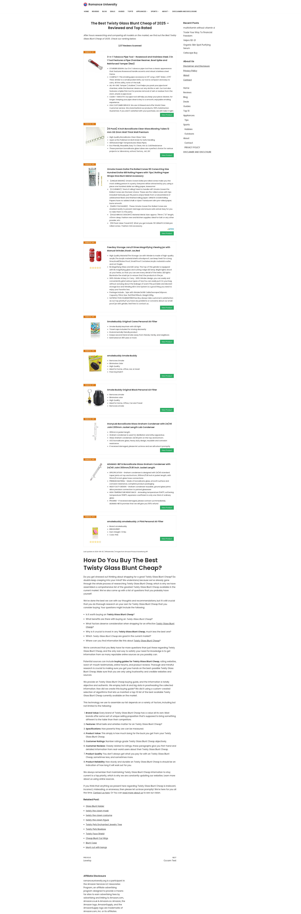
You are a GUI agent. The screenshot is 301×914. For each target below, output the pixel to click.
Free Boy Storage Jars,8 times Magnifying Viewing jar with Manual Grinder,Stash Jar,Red (138, 249)
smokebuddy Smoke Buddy (122, 355)
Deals (112, 11)
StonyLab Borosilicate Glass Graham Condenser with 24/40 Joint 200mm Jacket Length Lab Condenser (139, 425)
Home (86, 11)
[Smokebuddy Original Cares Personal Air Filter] (95, 329)
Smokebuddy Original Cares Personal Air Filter (132, 321)
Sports (186, 124)
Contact (187, 80)
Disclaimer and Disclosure (196, 66)
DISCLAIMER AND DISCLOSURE (184, 11)
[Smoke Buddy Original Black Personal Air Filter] (95, 397)
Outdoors (189, 133)
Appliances (188, 115)
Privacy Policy (190, 70)
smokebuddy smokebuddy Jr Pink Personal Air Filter (135, 521)
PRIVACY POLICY (192, 147)
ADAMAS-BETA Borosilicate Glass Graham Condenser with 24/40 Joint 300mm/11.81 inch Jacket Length (138, 466)
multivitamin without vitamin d (199, 27)
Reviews (95, 11)
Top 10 (130, 11)
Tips (186, 120)
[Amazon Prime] (170, 229)
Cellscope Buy (190, 52)
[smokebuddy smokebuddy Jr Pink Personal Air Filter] (95, 529)
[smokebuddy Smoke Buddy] (95, 363)
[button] (147, 11)
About (186, 75)
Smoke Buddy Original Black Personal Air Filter (132, 389)
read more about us (133, 792)
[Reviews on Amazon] (95, 268)
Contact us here (101, 792)
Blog (104, 11)
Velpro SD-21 (189, 40)
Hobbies (188, 129)
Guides (121, 11)
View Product (167, 115)
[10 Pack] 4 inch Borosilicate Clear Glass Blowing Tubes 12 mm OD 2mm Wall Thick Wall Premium (138, 130)
